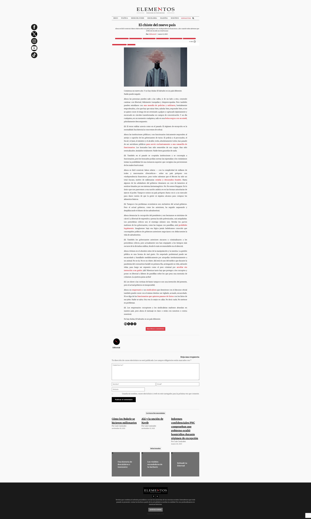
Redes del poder (137, 18)
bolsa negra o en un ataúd (176, 118)
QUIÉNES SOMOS (155, 509)
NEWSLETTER (186, 18)
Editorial (152, 34)
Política (124, 18)
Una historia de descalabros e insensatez (125, 464)
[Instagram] (135, 323)
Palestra (164, 18)
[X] (128, 323)
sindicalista (151, 290)
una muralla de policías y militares (159, 105)
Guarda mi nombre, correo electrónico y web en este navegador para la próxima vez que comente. (160, 394)
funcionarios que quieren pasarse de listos (155, 296)
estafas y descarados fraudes (168, 180)
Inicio (115, 18)
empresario (137, 290)
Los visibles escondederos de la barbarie (154, 464)
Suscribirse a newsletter (155, 329)
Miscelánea (152, 18)
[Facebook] (125, 323)
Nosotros (175, 18)
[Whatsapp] (131, 323)
